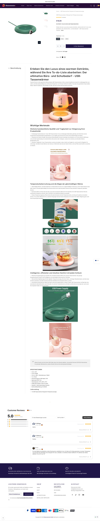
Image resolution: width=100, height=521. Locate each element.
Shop (38, 490)
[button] (61, 18)
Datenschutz (57, 487)
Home (22, 5)
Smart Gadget (70, 5)
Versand (63, 24)
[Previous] (11, 27)
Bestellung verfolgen (43, 497)
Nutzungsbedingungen (25, 498)
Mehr (62, 30)
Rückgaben (57, 490)
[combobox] (61, 417)
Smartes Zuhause (59, 5)
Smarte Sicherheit (38, 5)
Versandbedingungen (60, 495)
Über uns (29, 5)
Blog (78, 5)
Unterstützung (41, 495)
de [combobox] (29, 410)
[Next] (40, 27)
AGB (55, 492)
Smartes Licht (49, 5)
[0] (97, 6)
